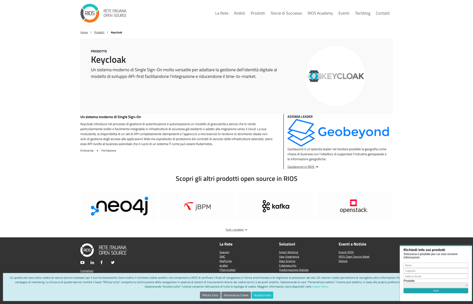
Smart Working (288, 252)
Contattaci (86, 271)
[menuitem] (221, 13)
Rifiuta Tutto (210, 295)
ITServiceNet (228, 270)
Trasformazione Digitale (294, 270)
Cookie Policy (320, 286)
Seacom (224, 252)
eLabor (224, 265)
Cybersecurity (287, 265)
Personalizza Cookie (236, 295)
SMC (222, 256)
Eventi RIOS (346, 252)
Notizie (343, 261)
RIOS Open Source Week (354, 256)
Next (386, 206)
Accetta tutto (262, 295)
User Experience (289, 256)
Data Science (287, 261)
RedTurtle (226, 261)
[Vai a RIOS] (104, 13)
